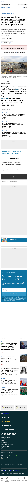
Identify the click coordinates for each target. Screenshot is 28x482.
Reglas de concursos (7, 444)
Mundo (9, 7)
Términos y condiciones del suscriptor (9, 466)
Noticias (3, 7)
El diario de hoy (5, 442)
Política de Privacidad (21, 296)
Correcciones (21, 466)
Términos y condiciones (16, 464)
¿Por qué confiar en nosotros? (9, 448)
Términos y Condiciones (8, 297)
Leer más (8, 170)
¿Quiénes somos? (6, 437)
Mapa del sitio (5, 446)
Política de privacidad (6, 464)
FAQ (2, 440)
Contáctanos (4, 439)
